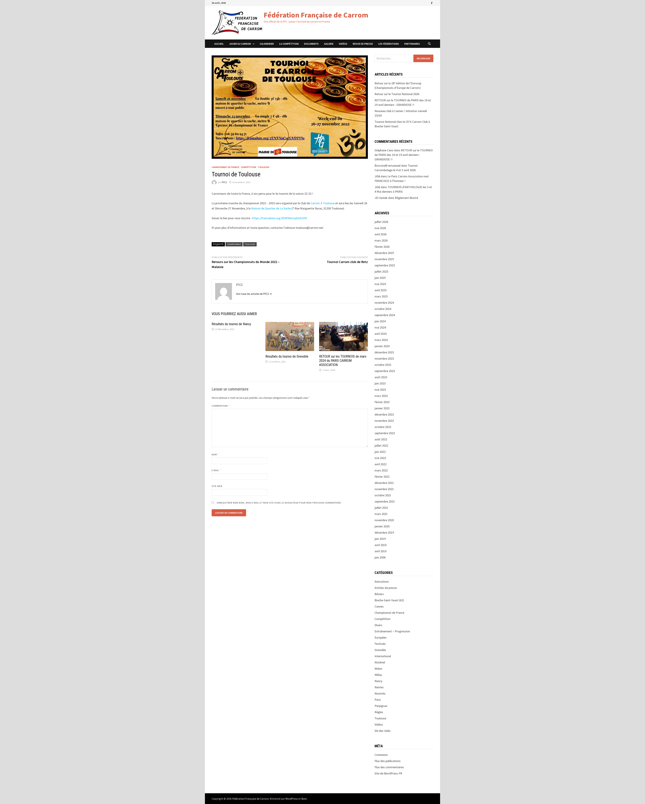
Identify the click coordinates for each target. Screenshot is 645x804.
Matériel (380, 662)
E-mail (216, 470)
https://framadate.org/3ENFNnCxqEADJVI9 (279, 218)
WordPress (291, 798)
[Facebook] (431, 3)
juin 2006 (380, 557)
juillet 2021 (381, 508)
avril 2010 (380, 551)
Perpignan (381, 706)
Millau (378, 675)
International (383, 656)
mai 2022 (380, 458)
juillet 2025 (381, 271)
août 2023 (381, 377)
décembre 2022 (384, 414)
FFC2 (224, 182)
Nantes (379, 687)
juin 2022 (380, 452)
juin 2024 (380, 321)
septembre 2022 (385, 433)
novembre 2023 (384, 358)
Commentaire (221, 405)
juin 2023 (380, 383)
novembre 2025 (384, 259)
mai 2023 (380, 390)
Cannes (379, 606)
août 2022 (381, 439)
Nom (215, 454)
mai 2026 (380, 228)
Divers (378, 625)
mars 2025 (381, 296)
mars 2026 (381, 240)
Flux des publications (388, 761)
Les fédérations (388, 43)
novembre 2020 (384, 520)
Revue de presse (363, 43)
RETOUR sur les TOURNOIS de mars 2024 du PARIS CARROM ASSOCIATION (342, 360)
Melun (378, 668)
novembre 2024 (384, 303)
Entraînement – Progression (392, 631)
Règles (379, 712)
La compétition (289, 43)
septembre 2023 (385, 371)
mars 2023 (381, 396)
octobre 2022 (383, 427)
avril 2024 (380, 334)
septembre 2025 (385, 265)
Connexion (381, 755)
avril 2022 (380, 464)
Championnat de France (225, 167)
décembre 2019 (384, 532)
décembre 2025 (384, 253)
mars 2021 (381, 514)
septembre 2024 (385, 315)
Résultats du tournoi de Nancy (231, 324)
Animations (382, 581)
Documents (311, 43)
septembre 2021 (385, 501)
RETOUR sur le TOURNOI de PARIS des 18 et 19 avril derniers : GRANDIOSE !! (404, 154)
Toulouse (263, 167)
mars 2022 (381, 470)
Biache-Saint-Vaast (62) (389, 600)
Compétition (248, 167)
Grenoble (380, 650)
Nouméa (380, 693)
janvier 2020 (382, 526)
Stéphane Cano (384, 150)
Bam (304, 798)
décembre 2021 (384, 483)
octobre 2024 (383, 309)
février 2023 (382, 402)
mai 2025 (380, 284)
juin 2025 (380, 278)
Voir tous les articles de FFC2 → (254, 293)
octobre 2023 (383, 365)
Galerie (328, 43)
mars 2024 (381, 340)
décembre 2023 (384, 352)
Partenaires (412, 43)
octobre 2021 (383, 495)
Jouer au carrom (240, 43)
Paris (378, 700)
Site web (217, 486)
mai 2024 (380, 327)
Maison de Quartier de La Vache (271, 208)
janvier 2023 (382, 408)
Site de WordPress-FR (388, 773)
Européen (380, 637)
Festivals (380, 644)
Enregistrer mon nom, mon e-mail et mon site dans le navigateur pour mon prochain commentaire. (279, 502)
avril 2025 (380, 290)
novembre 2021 (384, 489)
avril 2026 (380, 234)
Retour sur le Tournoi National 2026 (397, 94)
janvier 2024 (382, 346)
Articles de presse (386, 588)
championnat (234, 244)
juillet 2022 (381, 445)
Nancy (378, 681)
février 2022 (382, 477)
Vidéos (343, 43)
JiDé (377, 187)
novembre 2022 (384, 421)
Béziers (379, 594)
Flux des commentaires (389, 767)
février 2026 (382, 247)
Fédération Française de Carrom (316, 14)
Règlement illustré (406, 198)
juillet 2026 (381, 222)
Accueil (219, 43)
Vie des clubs (383, 731)
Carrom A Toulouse (323, 203)
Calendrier (267, 43)
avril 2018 (380, 545)
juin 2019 (380, 539)
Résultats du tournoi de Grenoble (286, 356)
